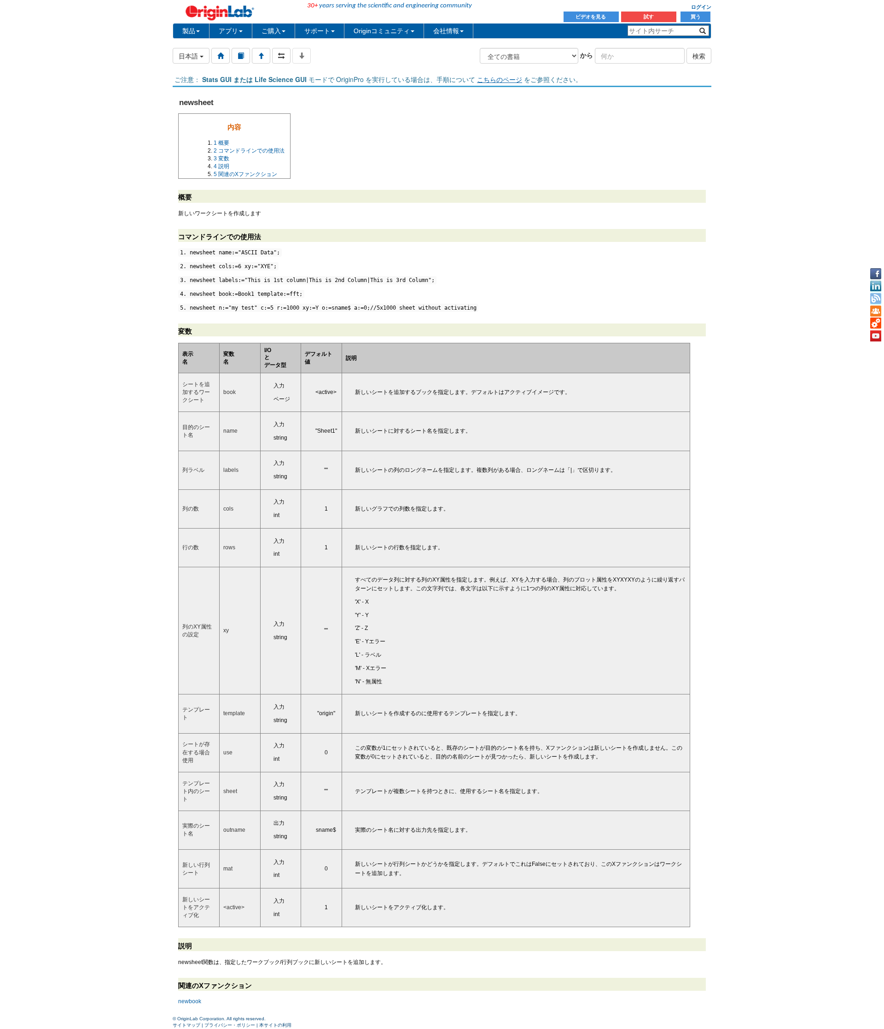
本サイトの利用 (275, 1025)
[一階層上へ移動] (261, 56)
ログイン (701, 7)
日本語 (189, 55)
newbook (189, 1001)
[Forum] (876, 311)
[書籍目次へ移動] (241, 56)
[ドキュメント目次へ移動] (220, 56)
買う (696, 16)
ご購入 (271, 31)
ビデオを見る (591, 16)
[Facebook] (876, 274)
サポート (317, 31)
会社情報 (446, 31)
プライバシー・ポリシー (229, 1025)
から (586, 54)
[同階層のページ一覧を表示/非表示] (281, 56)
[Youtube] (876, 336)
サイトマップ (186, 1025)
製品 (188, 31)
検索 (698, 55)
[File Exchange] (876, 323)
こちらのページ (499, 79)
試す (649, 16)
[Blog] (876, 299)
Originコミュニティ (382, 31)
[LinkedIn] (876, 286)
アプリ (228, 31)
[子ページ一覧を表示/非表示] (301, 56)
